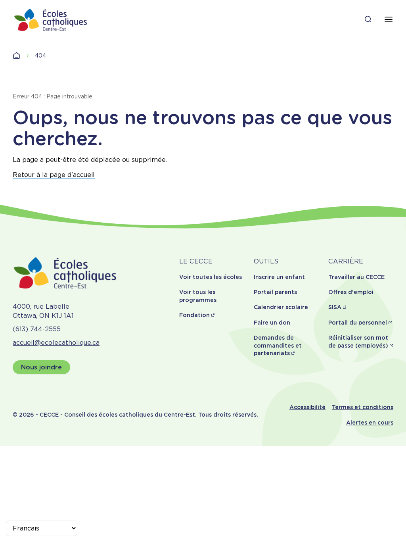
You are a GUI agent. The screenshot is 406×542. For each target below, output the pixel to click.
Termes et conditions (362, 407)
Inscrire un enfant (279, 277)
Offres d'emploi (350, 292)
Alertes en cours (369, 422)
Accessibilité (307, 407)
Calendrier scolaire (281, 307)
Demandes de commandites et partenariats (278, 345)
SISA (334, 307)
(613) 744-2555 (37, 329)
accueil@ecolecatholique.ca (56, 342)
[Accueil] (51, 19)
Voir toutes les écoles (210, 277)
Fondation (194, 315)
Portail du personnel (357, 322)
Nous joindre (41, 367)
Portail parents (275, 292)
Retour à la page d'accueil (54, 175)
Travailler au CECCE (356, 277)
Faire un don (272, 322)
